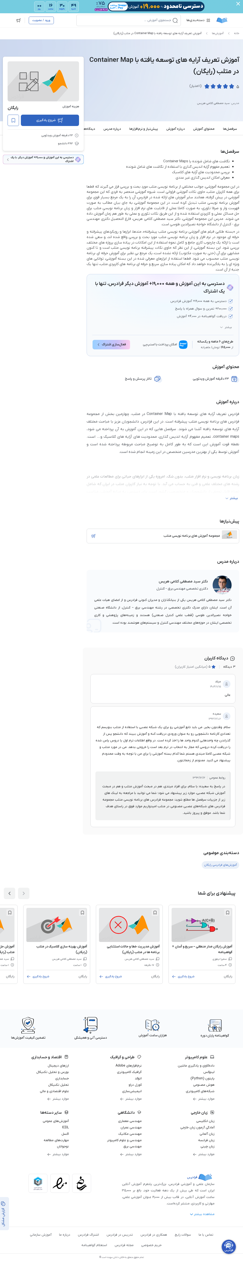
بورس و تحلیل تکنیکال (52, 1072)
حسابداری (62, 1078)
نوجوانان (63, 1146)
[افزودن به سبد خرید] (93, 536)
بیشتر (228, 327)
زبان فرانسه (206, 1140)
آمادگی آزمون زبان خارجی (197, 1127)
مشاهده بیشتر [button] (204, 1214)
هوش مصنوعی (204, 1085)
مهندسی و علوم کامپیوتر (124, 1140)
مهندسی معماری (130, 1121)
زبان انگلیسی (205, 1121)
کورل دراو (135, 1085)
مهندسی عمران (131, 1127)
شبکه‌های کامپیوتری (200, 1091)
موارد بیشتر (206, 1099)
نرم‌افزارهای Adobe (129, 1065)
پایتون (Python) (203, 1078)
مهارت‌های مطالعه (56, 1140)
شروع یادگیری (46, 120)
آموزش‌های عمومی (56, 1121)
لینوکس (209, 1072)
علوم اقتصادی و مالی (54, 1091)
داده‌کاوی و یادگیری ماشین (196, 1065)
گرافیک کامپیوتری (129, 1072)
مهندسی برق (132, 1146)
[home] (222, 20)
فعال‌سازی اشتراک (114, 344)
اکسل (65, 1134)
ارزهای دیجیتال (58, 1065)
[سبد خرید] (18, 20)
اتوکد (138, 1078)
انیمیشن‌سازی (132, 1091)
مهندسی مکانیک (130, 1134)
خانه (236, 33)
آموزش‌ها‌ (218, 33)
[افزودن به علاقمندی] (227, 912)
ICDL (65, 1127)
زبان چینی (208, 1146)
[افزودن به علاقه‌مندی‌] (13, 120)
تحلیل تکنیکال (58, 1085)
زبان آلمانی (207, 1134)
